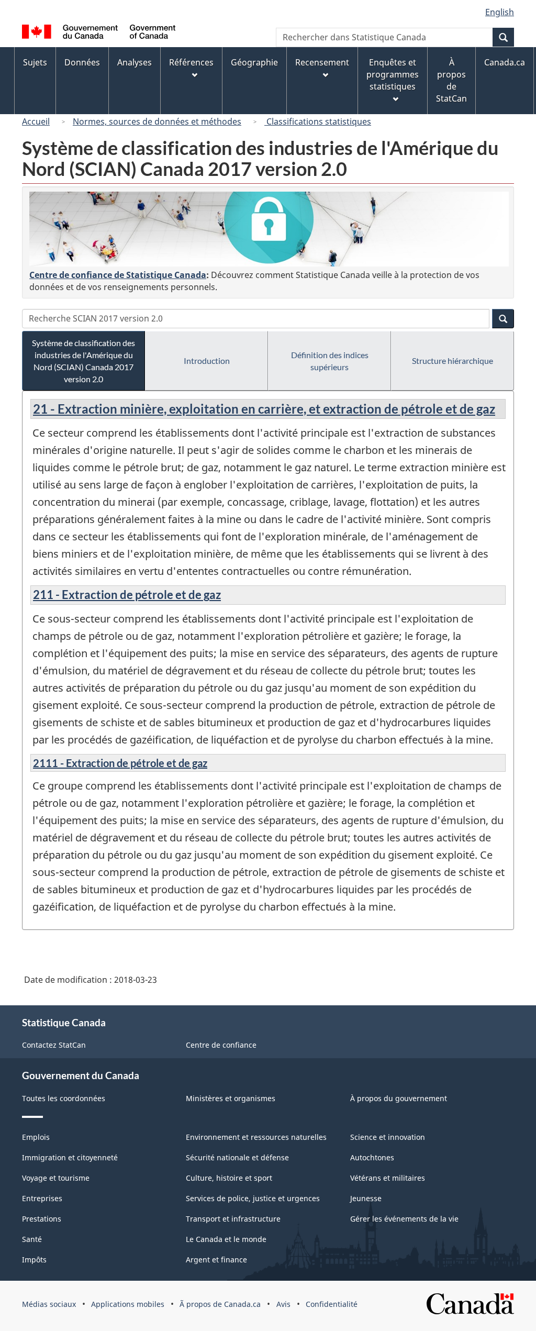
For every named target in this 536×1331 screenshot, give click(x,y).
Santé (32, 1239)
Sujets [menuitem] (35, 62)
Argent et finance (216, 1260)
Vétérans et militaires (387, 1178)
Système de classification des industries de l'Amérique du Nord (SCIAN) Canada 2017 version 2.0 (83, 361)
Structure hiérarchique (452, 360)
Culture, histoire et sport (229, 1178)
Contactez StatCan (54, 1045)
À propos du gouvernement (398, 1098)
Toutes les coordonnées (63, 1098)
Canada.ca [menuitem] (504, 62)
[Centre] (269, 229)
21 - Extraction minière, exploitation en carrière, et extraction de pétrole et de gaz (264, 408)
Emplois (36, 1137)
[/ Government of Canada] (98, 33)
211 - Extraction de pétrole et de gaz (127, 594)
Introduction (207, 360)
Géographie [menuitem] (254, 62)
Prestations (41, 1219)
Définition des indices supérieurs (329, 361)
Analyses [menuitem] (134, 62)
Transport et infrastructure (233, 1219)
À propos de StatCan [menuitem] (451, 80)
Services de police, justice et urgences (253, 1198)
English (499, 12)
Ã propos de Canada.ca (220, 1304)
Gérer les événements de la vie (404, 1219)
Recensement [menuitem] (322, 62)
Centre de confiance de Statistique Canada (117, 275)
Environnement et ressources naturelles (256, 1137)
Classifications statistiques (317, 121)
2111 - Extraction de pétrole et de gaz (120, 763)
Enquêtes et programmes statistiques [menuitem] (392, 74)
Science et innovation (387, 1137)
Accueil (36, 121)
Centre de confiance (221, 1045)
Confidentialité (332, 1304)
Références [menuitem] (191, 62)
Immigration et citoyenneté (70, 1157)
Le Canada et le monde (226, 1239)
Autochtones (372, 1157)
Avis (283, 1304)
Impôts (34, 1260)
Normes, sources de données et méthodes (157, 121)
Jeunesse (366, 1198)
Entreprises (42, 1198)
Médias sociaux (49, 1304)
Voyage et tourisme (56, 1178)
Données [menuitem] (82, 62)
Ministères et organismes (230, 1098)
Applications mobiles (127, 1304)
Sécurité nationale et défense (237, 1157)
